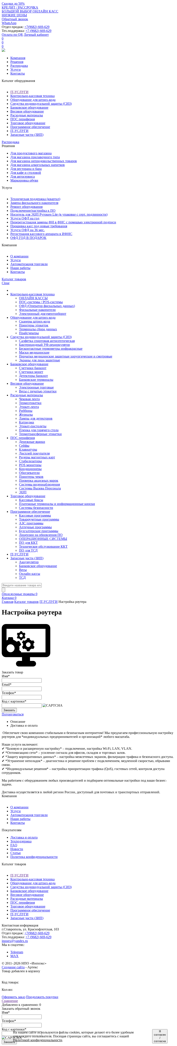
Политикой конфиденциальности (37, 1040)
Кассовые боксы (31, 500)
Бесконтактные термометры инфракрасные (50, 348)
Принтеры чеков (31, 476)
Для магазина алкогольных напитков (37, 165)
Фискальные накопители (37, 310)
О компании (19, 256)
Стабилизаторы (30, 461)
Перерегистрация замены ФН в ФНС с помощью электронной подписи (63, 222)
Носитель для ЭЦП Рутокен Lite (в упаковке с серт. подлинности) (58, 214)
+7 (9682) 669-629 (38, 31)
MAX (14, 956)
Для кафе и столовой (25, 172)
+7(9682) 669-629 (36, 27)
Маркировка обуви (24, 180)
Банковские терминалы (36, 379)
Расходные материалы (26, 115)
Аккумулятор (29, 562)
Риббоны (25, 410)
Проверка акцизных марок (38, 480)
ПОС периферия (22, 119)
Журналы (26, 414)
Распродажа (19, 65)
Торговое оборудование (27, 123)
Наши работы (20, 268)
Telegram (16, 952)
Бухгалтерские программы (38, 531)
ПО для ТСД (28, 550)
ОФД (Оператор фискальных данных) (47, 306)
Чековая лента (29, 399)
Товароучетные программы (39, 519)
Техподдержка (21, 841)
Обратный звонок (15, 19)
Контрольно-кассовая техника (32, 96)
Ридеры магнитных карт (37, 457)
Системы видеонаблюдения (39, 484)
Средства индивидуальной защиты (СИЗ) (41, 103)
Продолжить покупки (42, 997)
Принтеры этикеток (33, 325)
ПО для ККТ (28, 542)
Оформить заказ (13, 997)
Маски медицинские (34, 352)
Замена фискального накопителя (34, 203)
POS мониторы (30, 465)
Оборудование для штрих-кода (32, 100)
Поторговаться (13, 714)
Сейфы (24, 445)
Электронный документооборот (42, 313)
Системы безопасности (36, 508)
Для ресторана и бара (26, 169)
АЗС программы (31, 523)
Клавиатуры (28, 449)
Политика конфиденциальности (34, 857)
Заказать (9, 710)
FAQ (13, 845)
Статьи (15, 853)
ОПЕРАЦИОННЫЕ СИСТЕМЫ (43, 539)
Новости (16, 849)
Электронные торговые (36, 387)
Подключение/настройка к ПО (32, 210)
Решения (16, 62)
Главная (7, 602)
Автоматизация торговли (29, 264)
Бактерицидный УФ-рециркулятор (44, 345)
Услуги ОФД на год (24, 218)
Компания (17, 58)
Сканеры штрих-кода (34, 321)
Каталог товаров (26, 602)
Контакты (17, 73)
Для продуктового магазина (31, 153)
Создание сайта (13, 967)
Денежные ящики (32, 442)
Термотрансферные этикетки (40, 434)
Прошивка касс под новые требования (38, 226)
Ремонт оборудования (26, 207)
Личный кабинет (36, 34)
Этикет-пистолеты (32, 426)
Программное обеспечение (30, 127)
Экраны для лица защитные (39, 360)
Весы (23, 570)
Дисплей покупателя (34, 453)
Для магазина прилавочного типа (35, 157)
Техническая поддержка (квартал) (35, 199)
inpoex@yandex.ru (15, 941)
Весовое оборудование (27, 111)
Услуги (15, 69)
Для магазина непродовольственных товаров (43, 161)
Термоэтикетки (30, 403)
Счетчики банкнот (32, 368)
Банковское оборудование (29, 107)
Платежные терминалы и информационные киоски (57, 504)
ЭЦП (23, 492)
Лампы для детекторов (35, 418)
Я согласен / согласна (160, 1036)
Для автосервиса (22, 176)
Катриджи (26, 422)
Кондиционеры (30, 469)
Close (5, 283)
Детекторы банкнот (33, 376)
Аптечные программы (35, 527)
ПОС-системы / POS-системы (41, 302)
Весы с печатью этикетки (38, 391)
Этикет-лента (29, 407)
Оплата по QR (12, 34)
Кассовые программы (35, 515)
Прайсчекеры (29, 333)
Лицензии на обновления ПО (41, 535)
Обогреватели (29, 473)
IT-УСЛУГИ (19, 92)
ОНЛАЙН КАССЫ (33, 298)
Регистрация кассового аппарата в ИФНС (41, 234)
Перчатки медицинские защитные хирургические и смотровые (65, 356)
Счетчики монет (31, 372)
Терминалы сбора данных (38, 329)
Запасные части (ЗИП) (26, 134)
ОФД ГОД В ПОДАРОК (28, 238)
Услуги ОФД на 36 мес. (27, 230)
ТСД (22, 577)
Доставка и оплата (24, 837)
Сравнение (10, 1001)
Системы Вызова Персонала (40, 488)
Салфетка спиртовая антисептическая (47, 341)
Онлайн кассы (29, 574)
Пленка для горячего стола (38, 430)
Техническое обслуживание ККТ (43, 546)
